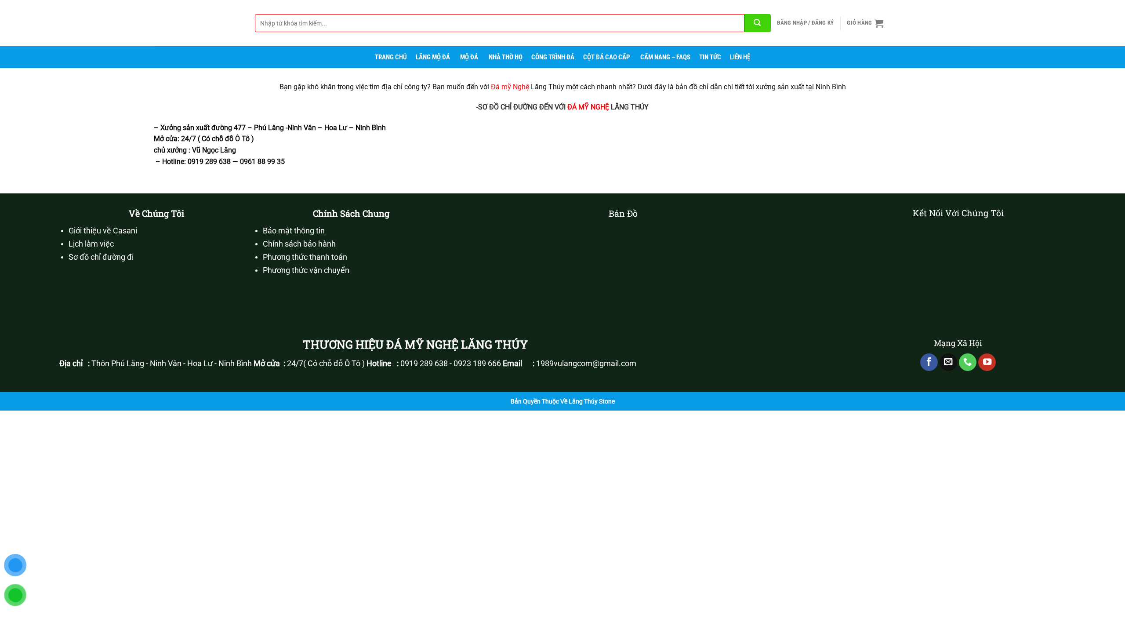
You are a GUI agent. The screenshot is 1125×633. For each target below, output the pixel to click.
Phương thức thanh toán (305, 257)
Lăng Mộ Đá (433, 57)
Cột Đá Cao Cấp (606, 57)
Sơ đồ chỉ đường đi (101, 257)
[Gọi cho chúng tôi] (967, 362)
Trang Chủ (391, 57)
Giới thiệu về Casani (103, 230)
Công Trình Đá (552, 57)
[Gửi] (757, 23)
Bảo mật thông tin (294, 230)
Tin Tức (710, 57)
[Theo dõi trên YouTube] (987, 362)
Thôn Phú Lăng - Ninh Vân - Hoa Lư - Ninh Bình (171, 363)
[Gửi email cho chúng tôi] (948, 362)
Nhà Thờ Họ (506, 57)
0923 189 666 (477, 363)
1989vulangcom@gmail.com (586, 363)
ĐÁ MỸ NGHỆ (588, 107)
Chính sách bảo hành (299, 244)
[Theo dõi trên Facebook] (929, 362)
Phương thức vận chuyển (306, 270)
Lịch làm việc (91, 244)
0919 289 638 (424, 363)
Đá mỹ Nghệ (510, 87)
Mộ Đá (469, 57)
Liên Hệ (740, 57)
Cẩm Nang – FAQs (665, 57)
